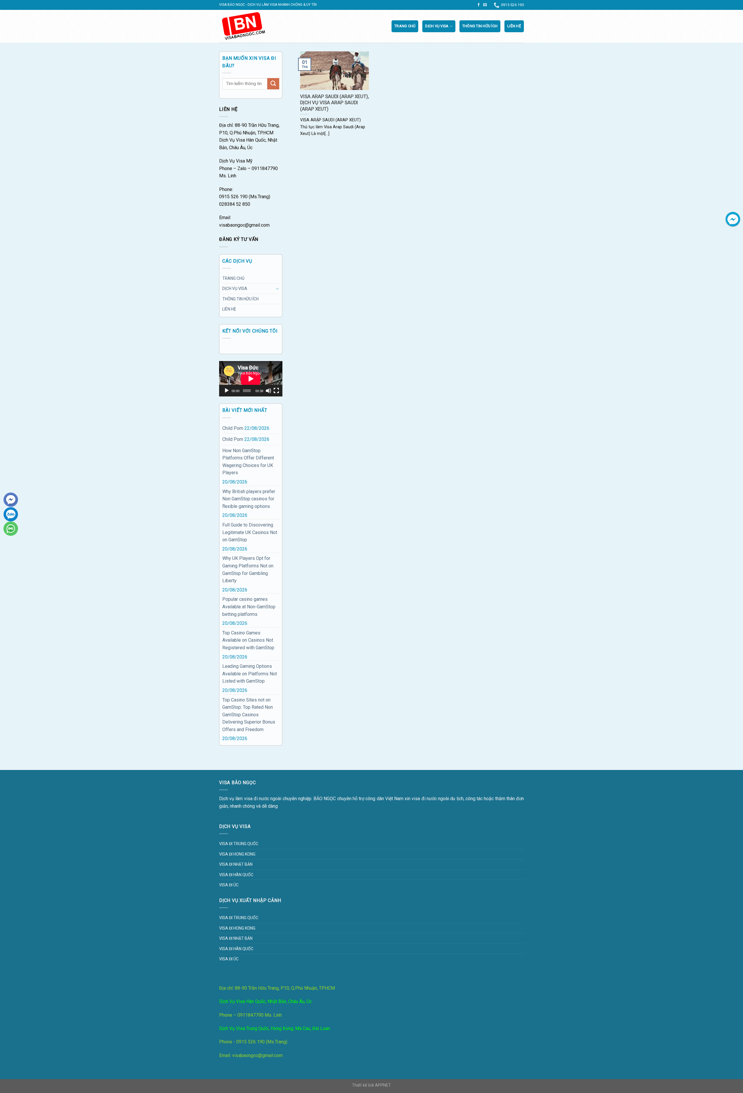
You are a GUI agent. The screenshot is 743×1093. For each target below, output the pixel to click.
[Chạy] (227, 391)
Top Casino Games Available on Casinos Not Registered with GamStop (248, 640)
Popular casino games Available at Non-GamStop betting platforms (248, 606)
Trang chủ (404, 26)
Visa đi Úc (229, 885)
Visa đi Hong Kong (237, 854)
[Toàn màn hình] (276, 391)
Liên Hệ (514, 26)
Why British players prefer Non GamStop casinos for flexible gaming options (248, 499)
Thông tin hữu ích (479, 26)
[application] (250, 378)
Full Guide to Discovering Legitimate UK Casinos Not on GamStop (249, 532)
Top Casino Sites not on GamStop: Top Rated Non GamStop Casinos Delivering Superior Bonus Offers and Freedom (248, 714)
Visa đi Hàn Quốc (236, 874)
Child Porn (232, 428)
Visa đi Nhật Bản (236, 864)
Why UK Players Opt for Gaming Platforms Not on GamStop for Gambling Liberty (247, 569)
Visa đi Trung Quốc (238, 843)
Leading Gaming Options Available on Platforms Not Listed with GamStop (249, 673)
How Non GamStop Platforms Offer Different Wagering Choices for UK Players (248, 462)
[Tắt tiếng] (268, 391)
